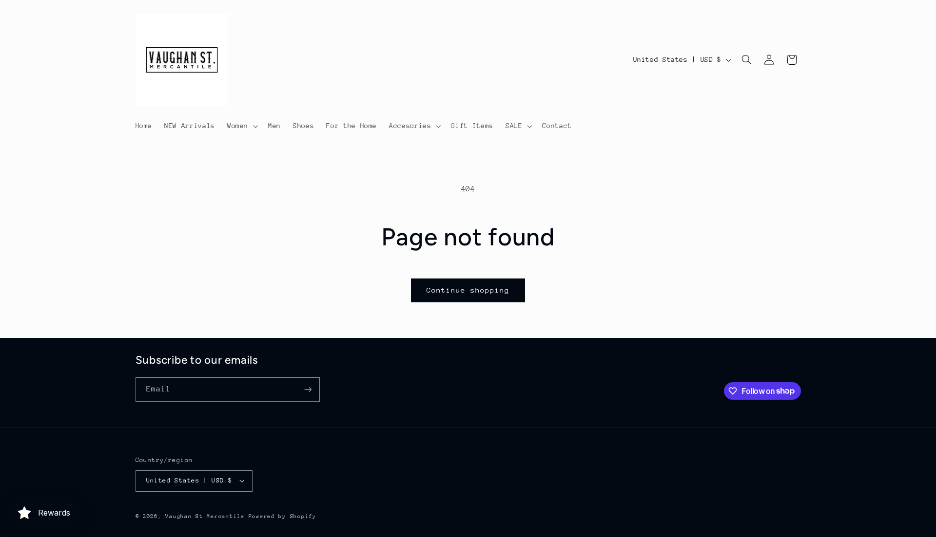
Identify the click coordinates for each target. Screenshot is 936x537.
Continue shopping (468, 290)
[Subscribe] (307, 389)
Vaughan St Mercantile (204, 516)
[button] (241, 126)
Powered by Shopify (282, 516)
